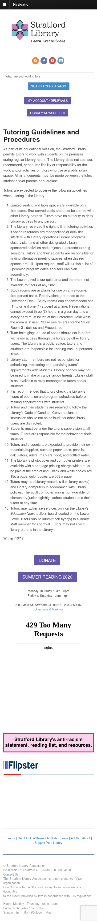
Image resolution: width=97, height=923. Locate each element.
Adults (75, 838)
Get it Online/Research (33, 838)
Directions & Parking (49, 609)
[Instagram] (61, 61)
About (86, 838)
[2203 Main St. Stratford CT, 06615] (38, 48)
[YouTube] (53, 61)
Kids (54, 838)
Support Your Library (48, 842)
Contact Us (11, 874)
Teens (64, 838)
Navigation (22, 4)
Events (10, 838)
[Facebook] (44, 61)
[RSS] (36, 61)
